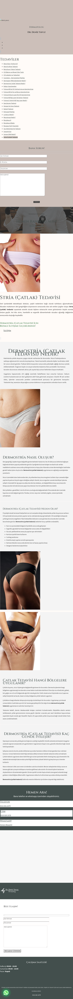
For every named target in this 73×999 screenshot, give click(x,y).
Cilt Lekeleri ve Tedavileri (12, 75)
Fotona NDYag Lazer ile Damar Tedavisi (16, 98)
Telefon (5, 802)
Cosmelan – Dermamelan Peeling (14, 78)
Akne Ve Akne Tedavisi (11, 67)
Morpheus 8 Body (9, 123)
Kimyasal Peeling (9, 112)
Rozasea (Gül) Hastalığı (11, 126)
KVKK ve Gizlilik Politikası (8, 980)
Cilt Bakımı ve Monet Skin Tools (14, 72)
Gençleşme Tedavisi (10, 103)
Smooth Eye (7, 132)
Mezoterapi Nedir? (10, 117)
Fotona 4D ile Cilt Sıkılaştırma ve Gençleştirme (18, 89)
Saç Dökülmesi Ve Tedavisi (12, 129)
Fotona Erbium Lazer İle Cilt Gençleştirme (17, 95)
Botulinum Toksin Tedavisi (12, 69)
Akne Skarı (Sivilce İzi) (11, 64)
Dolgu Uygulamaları (10, 86)
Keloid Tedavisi (8, 109)
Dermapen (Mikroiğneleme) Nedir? (15, 81)
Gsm (2, 811)
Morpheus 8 (7, 120)
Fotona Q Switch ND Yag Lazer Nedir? (15, 100)
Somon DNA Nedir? (10, 134)
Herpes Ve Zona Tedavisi (11, 106)
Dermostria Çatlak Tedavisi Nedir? (14, 84)
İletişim (7, 330)
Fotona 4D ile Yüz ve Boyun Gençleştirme (16, 92)
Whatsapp (6, 820)
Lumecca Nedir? (9, 115)
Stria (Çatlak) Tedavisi (11, 137)
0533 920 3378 (36, 225)
